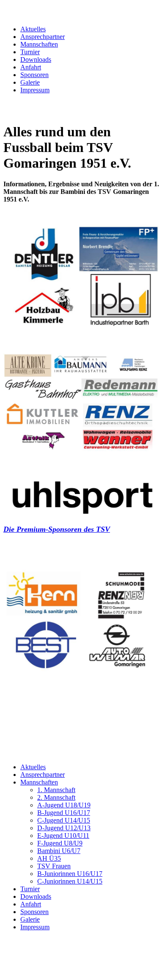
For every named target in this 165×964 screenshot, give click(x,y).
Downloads (35, 59)
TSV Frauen (54, 866)
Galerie (30, 82)
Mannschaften (39, 44)
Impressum (35, 90)
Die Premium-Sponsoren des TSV (56, 529)
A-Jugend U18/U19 (64, 805)
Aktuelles (33, 29)
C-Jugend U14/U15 (63, 820)
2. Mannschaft (56, 797)
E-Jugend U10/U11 (63, 835)
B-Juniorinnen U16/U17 (69, 873)
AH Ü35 (49, 858)
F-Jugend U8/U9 (59, 843)
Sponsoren (34, 74)
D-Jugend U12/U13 (64, 827)
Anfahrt (30, 67)
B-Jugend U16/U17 (63, 812)
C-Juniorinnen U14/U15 (69, 881)
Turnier (30, 51)
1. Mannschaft (56, 789)
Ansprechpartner (42, 36)
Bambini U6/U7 (58, 850)
